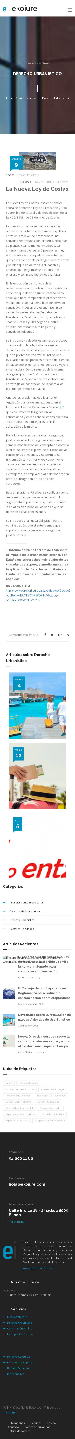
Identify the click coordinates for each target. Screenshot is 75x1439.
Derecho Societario (18, 1368)
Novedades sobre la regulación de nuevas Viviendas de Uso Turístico (35, 741)
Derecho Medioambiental (25, 911)
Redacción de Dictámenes (51, 1095)
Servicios (36, 1423)
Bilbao (9, 1083)
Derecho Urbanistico (55, 98)
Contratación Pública (53, 1114)
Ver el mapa (16, 1221)
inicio (9, 98)
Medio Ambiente (17, 1317)
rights (50, 182)
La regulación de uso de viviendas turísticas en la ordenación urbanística (33, 811)
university (62, 182)
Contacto (13, 1427)
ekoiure (24, 8)
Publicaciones (16, 1423)
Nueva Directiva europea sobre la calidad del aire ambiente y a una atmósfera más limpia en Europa (44, 1041)
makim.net (9, 1412)
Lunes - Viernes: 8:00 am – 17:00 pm (30, 1295)
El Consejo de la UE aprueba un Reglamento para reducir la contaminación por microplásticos (44, 993)
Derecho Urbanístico (48, 1101)
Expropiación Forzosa (17, 1120)
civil (42, 182)
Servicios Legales (28, 1083)
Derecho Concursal (18, 1356)
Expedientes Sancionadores (20, 1114)
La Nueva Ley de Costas (37, 189)
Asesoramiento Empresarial (26, 902)
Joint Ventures (15, 1374)
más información (35, 1268)
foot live (52, 389)
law (36, 182)
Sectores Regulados (22, 929)
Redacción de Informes (18, 1095)
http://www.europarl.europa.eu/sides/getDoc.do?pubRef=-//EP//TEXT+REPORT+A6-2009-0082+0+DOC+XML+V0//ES (38, 595)
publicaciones (28, 98)
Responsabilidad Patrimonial (50, 1120)
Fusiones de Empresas (21, 1362)
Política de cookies (19, 1431)
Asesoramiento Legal (52, 1089)
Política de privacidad (37, 1427)
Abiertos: (9, 1290)
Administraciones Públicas (20, 1089)
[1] (62, 407)
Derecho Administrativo (18, 1101)
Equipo (51, 1423)
